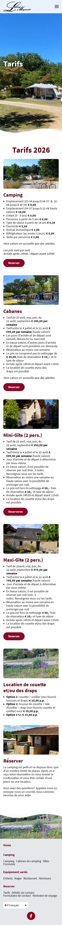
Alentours (45, 878)
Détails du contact (23, 892)
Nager (18, 878)
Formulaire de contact (17, 895)
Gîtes (46, 861)
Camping (8, 861)
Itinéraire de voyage (45, 895)
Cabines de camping (28, 861)
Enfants (8, 878)
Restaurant (30, 878)
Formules (9, 864)
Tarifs (6, 892)
